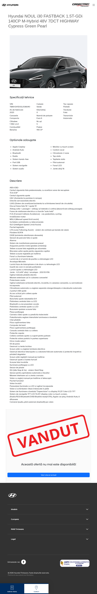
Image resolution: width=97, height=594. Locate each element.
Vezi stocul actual (48, 475)
